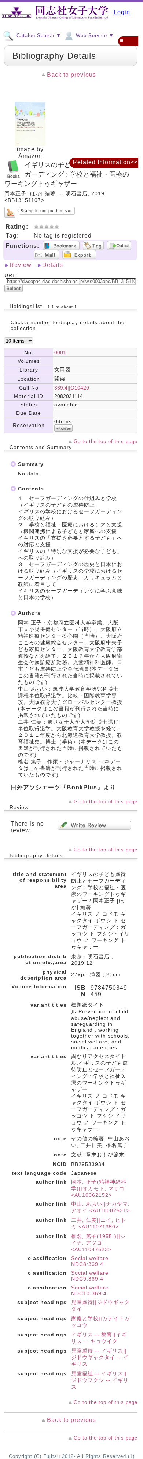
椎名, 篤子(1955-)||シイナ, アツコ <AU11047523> (98, 1242)
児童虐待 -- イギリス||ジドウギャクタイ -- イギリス (100, 1357)
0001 (60, 352)
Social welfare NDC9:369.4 (90, 1276)
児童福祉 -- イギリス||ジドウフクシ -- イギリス (100, 1380)
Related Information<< (105, 162)
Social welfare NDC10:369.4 (90, 1290)
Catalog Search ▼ (38, 35)
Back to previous (71, 75)
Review (21, 265)
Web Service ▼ (94, 35)
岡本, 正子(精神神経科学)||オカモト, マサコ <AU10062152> (98, 1188)
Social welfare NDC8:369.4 (90, 1261)
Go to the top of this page (106, 441)
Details (52, 265)
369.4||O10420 (71, 388)
